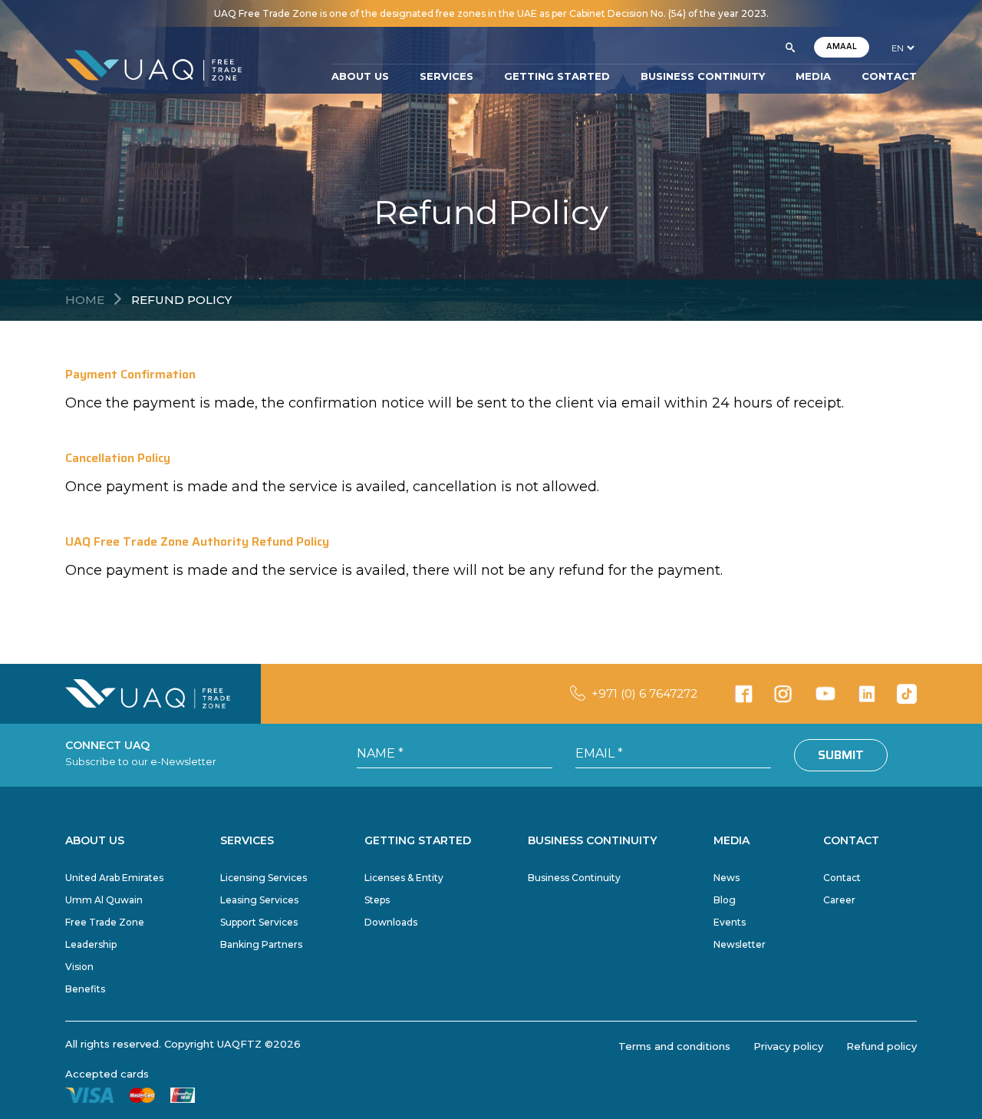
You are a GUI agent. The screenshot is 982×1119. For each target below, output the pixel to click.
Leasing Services (259, 900)
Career (839, 900)
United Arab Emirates (114, 877)
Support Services (259, 922)
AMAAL (841, 46)
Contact (842, 877)
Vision (79, 966)
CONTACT (889, 76)
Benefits (85, 989)
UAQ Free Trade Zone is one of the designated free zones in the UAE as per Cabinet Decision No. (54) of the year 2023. (491, 13)
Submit (841, 754)
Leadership (91, 944)
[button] (790, 47)
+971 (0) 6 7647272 (644, 693)
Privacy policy (788, 1046)
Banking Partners (261, 944)
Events (729, 922)
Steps (377, 900)
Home (84, 299)
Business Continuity (574, 877)
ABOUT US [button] (360, 76)
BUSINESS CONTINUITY (703, 76)
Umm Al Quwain (104, 900)
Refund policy (881, 1046)
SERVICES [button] (446, 76)
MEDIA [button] (813, 76)
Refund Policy (181, 299)
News (726, 877)
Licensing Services (263, 877)
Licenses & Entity (403, 877)
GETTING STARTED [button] (557, 76)
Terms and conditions (674, 1046)
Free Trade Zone (104, 922)
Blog (724, 900)
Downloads (390, 922)
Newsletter (739, 944)
